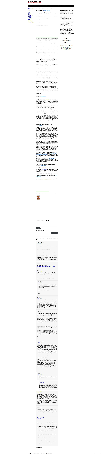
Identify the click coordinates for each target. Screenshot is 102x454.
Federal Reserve (30, 20)
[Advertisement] (60, 2)
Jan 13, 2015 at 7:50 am (40, 374)
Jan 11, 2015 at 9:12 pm (40, 282)
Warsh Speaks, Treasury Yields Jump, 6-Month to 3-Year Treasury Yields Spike (67, 10)
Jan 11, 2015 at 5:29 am (39, 243)
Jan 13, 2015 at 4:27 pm (42, 382)
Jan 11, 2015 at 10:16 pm (39, 342)
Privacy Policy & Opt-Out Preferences (48, 453)
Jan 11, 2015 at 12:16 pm (39, 298)
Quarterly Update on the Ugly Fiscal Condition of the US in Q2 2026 (66, 16)
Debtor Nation (30, 17)
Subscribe (38, 228)
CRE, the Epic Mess (30, 15)
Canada (29, 14)
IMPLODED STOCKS (30, 8)
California (29, 13)
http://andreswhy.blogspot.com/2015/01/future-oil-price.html (46, 266)
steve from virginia (40, 417)
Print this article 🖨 (54, 232)
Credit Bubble (29, 16)
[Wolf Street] (34, 2)
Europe (29, 19)
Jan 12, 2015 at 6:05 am (39, 392)
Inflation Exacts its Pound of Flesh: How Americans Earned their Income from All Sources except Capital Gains (67, 23)
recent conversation (44, 169)
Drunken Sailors (30, 18)
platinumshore (39, 391)
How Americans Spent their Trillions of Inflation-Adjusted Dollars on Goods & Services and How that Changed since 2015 (66, 29)
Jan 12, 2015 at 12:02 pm (39, 418)
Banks (29, 12)
